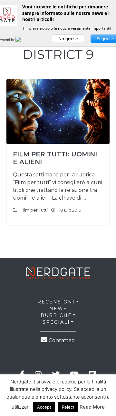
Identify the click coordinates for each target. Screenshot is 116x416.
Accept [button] (44, 407)
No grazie (68, 38)
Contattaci (61, 340)
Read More (92, 407)
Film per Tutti (34, 210)
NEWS (58, 309)
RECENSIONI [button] (56, 302)
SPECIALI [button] (56, 322)
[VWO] (21, 39)
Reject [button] (68, 407)
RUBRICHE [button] (56, 315)
